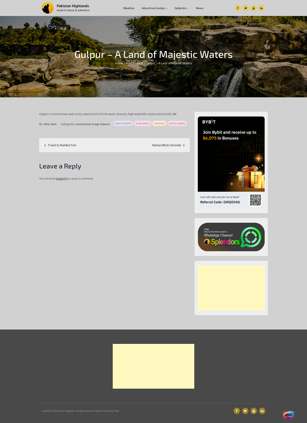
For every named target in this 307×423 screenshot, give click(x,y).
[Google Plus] (254, 411)
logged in (62, 178)
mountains (159, 123)
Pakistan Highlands (73, 6)
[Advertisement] (231, 288)
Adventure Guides (153, 8)
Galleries (180, 8)
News (199, 8)
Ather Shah (50, 124)
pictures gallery (177, 123)
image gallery (143, 123)
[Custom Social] (262, 411)
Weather (129, 8)
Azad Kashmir (83, 124)
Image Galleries (101, 124)
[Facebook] (237, 411)
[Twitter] (245, 411)
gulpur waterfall (123, 123)
